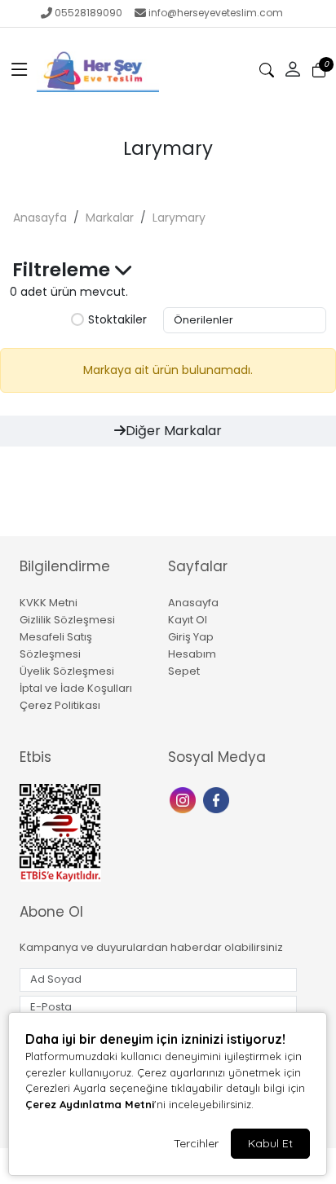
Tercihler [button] (196, 1143)
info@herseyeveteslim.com (215, 13)
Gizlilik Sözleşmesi (67, 619)
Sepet (184, 671)
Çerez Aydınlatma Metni (89, 1104)
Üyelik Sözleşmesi (67, 671)
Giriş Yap (191, 637)
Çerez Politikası (60, 705)
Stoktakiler (117, 320)
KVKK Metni (48, 602)
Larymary (179, 217)
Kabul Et (270, 1143)
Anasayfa (40, 217)
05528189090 (88, 13)
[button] (19, 70)
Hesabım (192, 654)
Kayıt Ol (187, 619)
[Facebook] (218, 799)
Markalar (110, 217)
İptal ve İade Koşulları (76, 688)
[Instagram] (184, 799)
